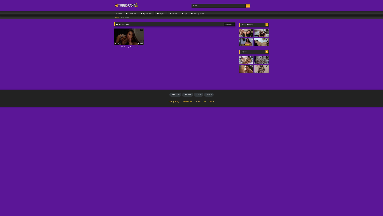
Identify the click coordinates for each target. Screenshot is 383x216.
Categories (161, 13)
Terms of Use (187, 102)
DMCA (211, 102)
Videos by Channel (199, 13)
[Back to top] (377, 210)
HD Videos (198, 94)
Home (120, 13)
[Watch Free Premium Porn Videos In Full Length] (127, 5)
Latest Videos (132, 13)
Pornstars (174, 13)
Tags (185, 13)
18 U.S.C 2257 (200, 102)
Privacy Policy (174, 102)
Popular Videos (147, 13)
